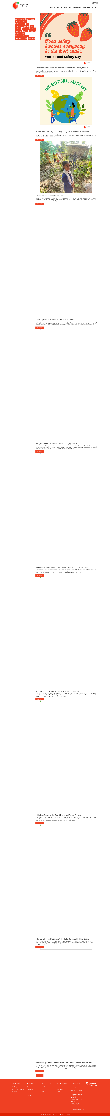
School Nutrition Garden (21, 38)
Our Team (14, 1091)
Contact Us (86, 8)
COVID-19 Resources (20, 24)
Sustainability (31, 38)
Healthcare (18, 29)
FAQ (28, 1091)
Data (27, 24)
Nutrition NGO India (19, 33)
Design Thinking (18, 26)
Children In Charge (30, 19)
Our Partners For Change (18, 1089)
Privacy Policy (61, 1114)
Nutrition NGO (32, 31)
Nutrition (25, 31)
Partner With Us (60, 1089)
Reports (43, 1087)
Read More (39, 75)
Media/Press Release (31, 29)
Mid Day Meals (18, 31)
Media (57, 1087)
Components (30, 1087)
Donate (94, 8)
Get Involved (77, 8)
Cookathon (17, 21)
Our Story (14, 1087)
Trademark (67, 1114)
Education (26, 26)
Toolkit (59, 8)
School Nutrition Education (21, 36)
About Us (52, 8)
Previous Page (39, 1076)
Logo (23, 29)
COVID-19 (24, 21)
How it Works (30, 1089)
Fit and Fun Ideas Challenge (31, 1094)
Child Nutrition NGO (19, 19)
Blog (43, 1091)
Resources (67, 8)
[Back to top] (105, 1111)
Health (31, 26)
